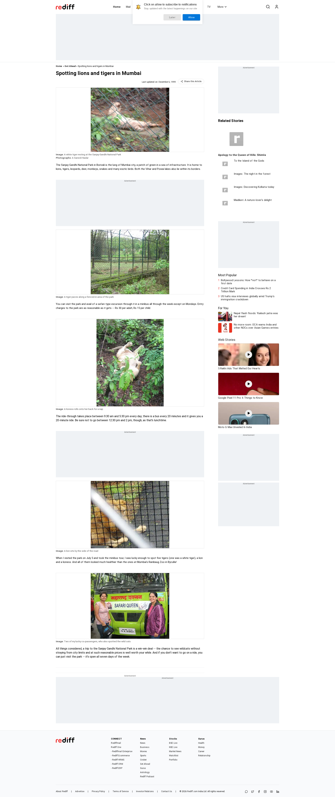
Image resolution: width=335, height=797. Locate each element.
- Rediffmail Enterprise (121, 751)
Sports (143, 755)
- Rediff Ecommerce (120, 755)
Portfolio (173, 760)
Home (117, 6)
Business (144, 747)
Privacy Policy (98, 791)
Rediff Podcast (147, 776)
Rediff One (116, 747)
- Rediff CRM (117, 764)
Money (201, 747)
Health (201, 743)
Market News (175, 751)
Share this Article (193, 81)
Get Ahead (70, 66)
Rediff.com (192, 791)
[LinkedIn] (277, 792)
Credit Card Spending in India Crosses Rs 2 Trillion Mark (246, 290)
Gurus (143, 768)
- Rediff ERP (116, 768)
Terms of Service (121, 791)
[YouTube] (271, 792)
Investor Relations (145, 791)
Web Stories (226, 340)
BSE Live (173, 743)
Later (172, 17)
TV (209, 6)
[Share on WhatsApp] (246, 792)
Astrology (145, 772)
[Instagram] (265, 792)
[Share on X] (252, 792)
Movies (143, 751)
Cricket (143, 760)
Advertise (79, 791)
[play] (248, 354)
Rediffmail (116, 743)
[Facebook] (259, 792)
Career (201, 751)
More (221, 6)
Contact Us (166, 791)
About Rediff (62, 791)
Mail (128, 6)
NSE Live (173, 747)
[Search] (267, 7)
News (142, 743)
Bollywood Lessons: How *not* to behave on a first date (248, 282)
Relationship (204, 755)
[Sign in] (276, 7)
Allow (191, 17)
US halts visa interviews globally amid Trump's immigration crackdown (247, 298)
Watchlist (173, 755)
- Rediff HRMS (117, 760)
